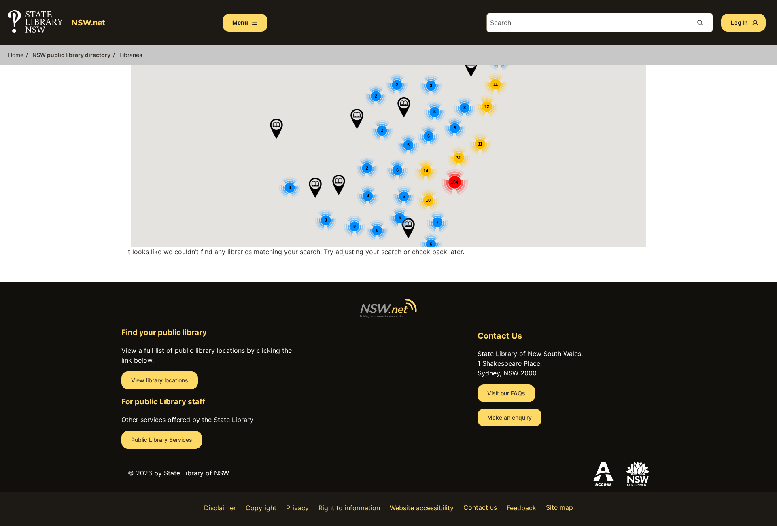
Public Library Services (161, 439)
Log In (739, 22)
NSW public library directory (71, 54)
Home (15, 54)
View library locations (159, 380)
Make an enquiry (509, 417)
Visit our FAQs (506, 393)
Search (703, 22)
